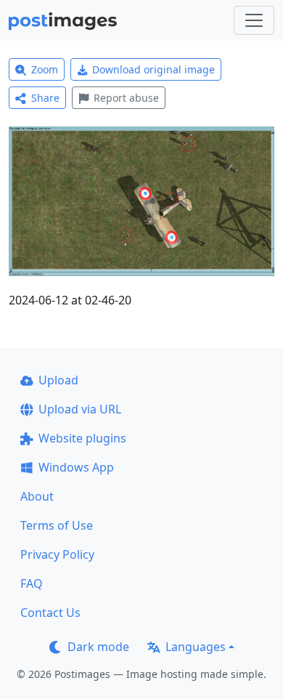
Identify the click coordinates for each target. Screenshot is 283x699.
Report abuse (126, 98)
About (37, 496)
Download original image (153, 69)
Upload (58, 380)
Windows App (76, 467)
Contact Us (50, 613)
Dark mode (98, 647)
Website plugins (82, 438)
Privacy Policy (57, 554)
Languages (195, 647)
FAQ (31, 583)
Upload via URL (79, 409)
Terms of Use (56, 525)
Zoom (44, 69)
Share (45, 98)
